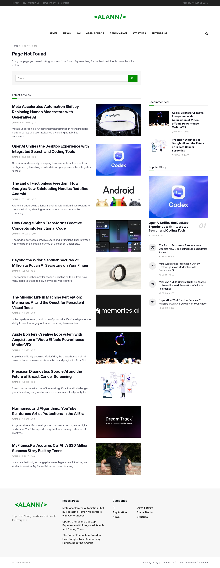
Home (54, 33)
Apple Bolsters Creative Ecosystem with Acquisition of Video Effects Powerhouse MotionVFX (48, 339)
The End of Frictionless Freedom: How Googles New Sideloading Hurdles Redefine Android (50, 188)
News (67, 33)
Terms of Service (50, 3)
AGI (78, 33)
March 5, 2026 (21, 456)
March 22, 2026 (22, 122)
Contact (65, 3)
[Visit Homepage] (110, 17)
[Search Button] (206, 33)
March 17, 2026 (21, 271)
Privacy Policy (19, 3)
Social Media (145, 512)
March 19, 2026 (22, 234)
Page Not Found (29, 45)
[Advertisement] (178, 68)
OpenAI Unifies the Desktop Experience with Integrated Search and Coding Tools (169, 226)
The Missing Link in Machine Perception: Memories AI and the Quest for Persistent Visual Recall (48, 302)
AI (114, 507)
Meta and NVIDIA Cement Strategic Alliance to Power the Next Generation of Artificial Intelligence (182, 285)
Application (118, 33)
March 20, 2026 (22, 157)
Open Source (95, 33)
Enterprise (159, 33)
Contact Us (33, 3)
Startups (139, 33)
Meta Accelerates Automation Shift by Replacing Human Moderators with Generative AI (45, 111)
